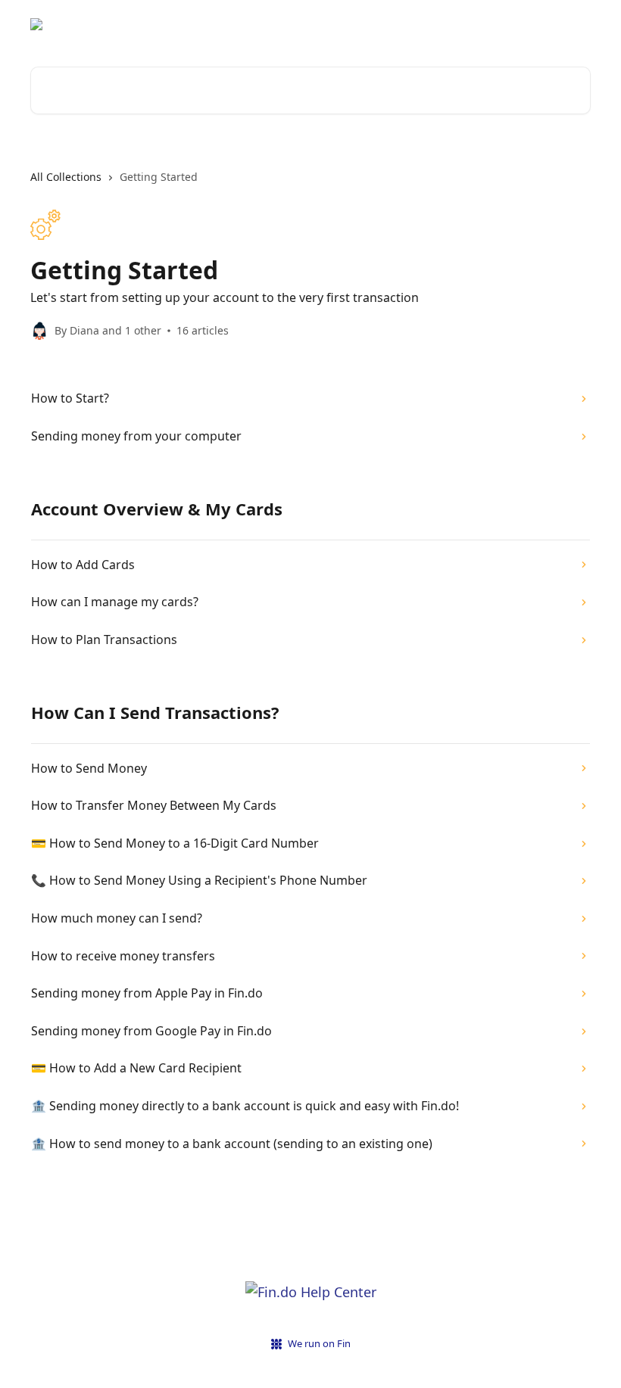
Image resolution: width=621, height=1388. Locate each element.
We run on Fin (319, 1343)
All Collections (65, 177)
